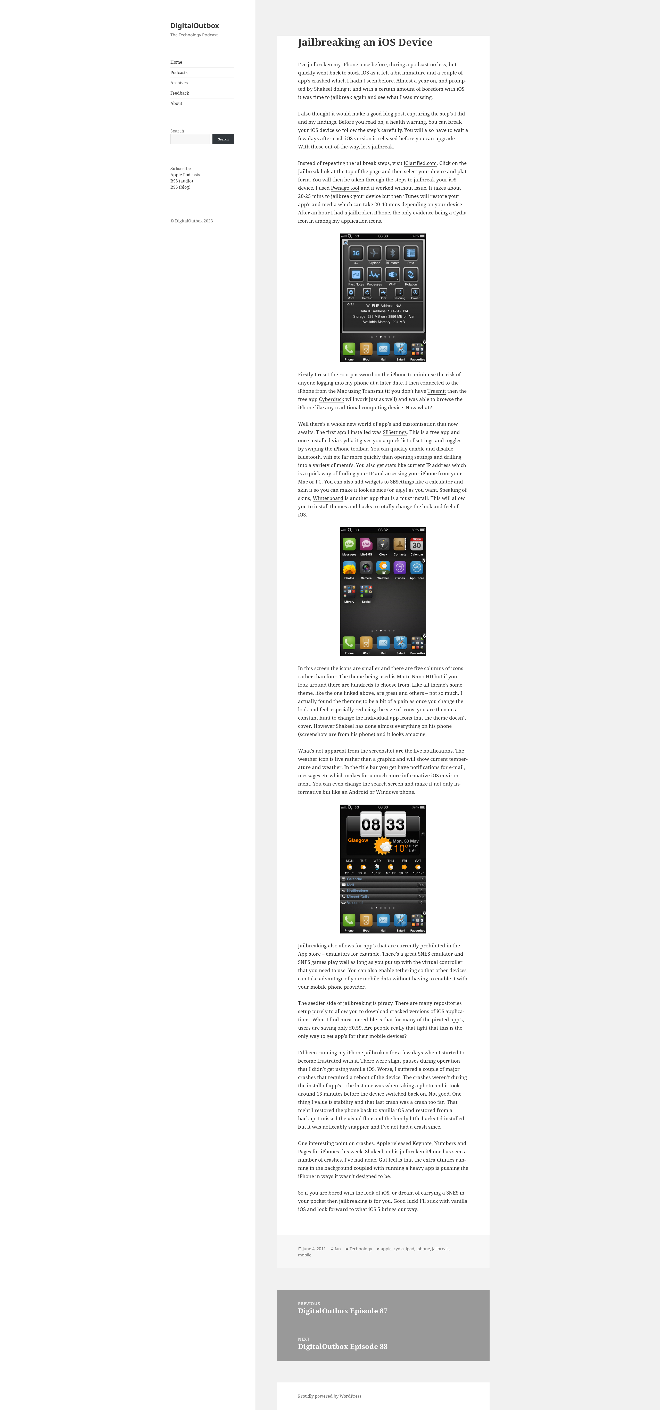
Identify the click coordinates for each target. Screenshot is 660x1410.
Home (176, 62)
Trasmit (436, 391)
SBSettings (395, 432)
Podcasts (178, 72)
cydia (399, 1249)
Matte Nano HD (415, 676)
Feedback (179, 93)
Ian (338, 1249)
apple (386, 1249)
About (176, 103)
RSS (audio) (181, 181)
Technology (361, 1249)
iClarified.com (420, 163)
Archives (179, 83)
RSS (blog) (180, 187)
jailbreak (440, 1249)
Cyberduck (331, 399)
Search (177, 131)
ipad (410, 1249)
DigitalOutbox (194, 25)
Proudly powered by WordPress (329, 1396)
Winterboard (328, 498)
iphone (423, 1249)
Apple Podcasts (185, 175)
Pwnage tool (345, 188)
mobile (304, 1255)
